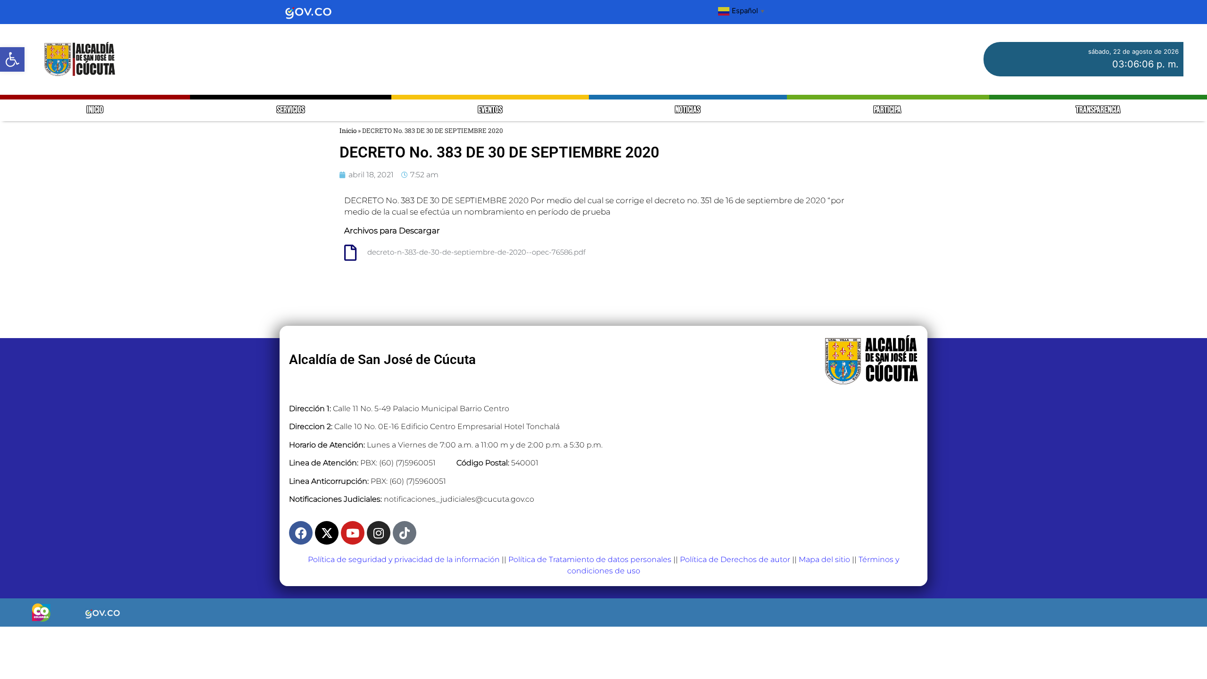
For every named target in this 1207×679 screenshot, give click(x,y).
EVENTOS (490, 110)
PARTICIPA (888, 110)
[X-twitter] (327, 533)
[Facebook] (301, 533)
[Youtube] (352, 533)
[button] (12, 59)
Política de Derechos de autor (735, 559)
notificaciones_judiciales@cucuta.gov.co (459, 499)
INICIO (95, 110)
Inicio (347, 130)
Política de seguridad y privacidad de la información (404, 559)
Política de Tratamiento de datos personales (589, 559)
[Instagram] (378, 533)
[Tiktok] (404, 533)
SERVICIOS (291, 110)
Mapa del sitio (824, 559)
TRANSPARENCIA (1098, 110)
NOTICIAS (687, 110)
